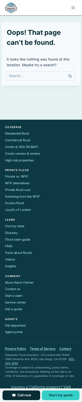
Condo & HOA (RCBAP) (21, 147)
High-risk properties (19, 160)
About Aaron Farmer (19, 282)
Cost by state (14, 226)
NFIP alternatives (17, 183)
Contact (65, 348)
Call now (21, 395)
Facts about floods (18, 252)
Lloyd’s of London (18, 209)
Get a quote (13, 309)
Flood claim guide (17, 239)
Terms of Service (43, 348)
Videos (10, 259)
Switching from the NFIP (22, 196)
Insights (10, 266)
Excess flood (14, 203)
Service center (15, 302)
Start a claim (13, 295)
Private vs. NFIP (16, 176)
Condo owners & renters (22, 153)
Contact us (12, 289)
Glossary (11, 233)
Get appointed (15, 325)
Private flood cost (17, 190)
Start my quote (61, 395)
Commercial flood (17, 140)
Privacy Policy (15, 348)
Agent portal (13, 332)
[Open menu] (73, 7)
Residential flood (17, 133)
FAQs (9, 246)
